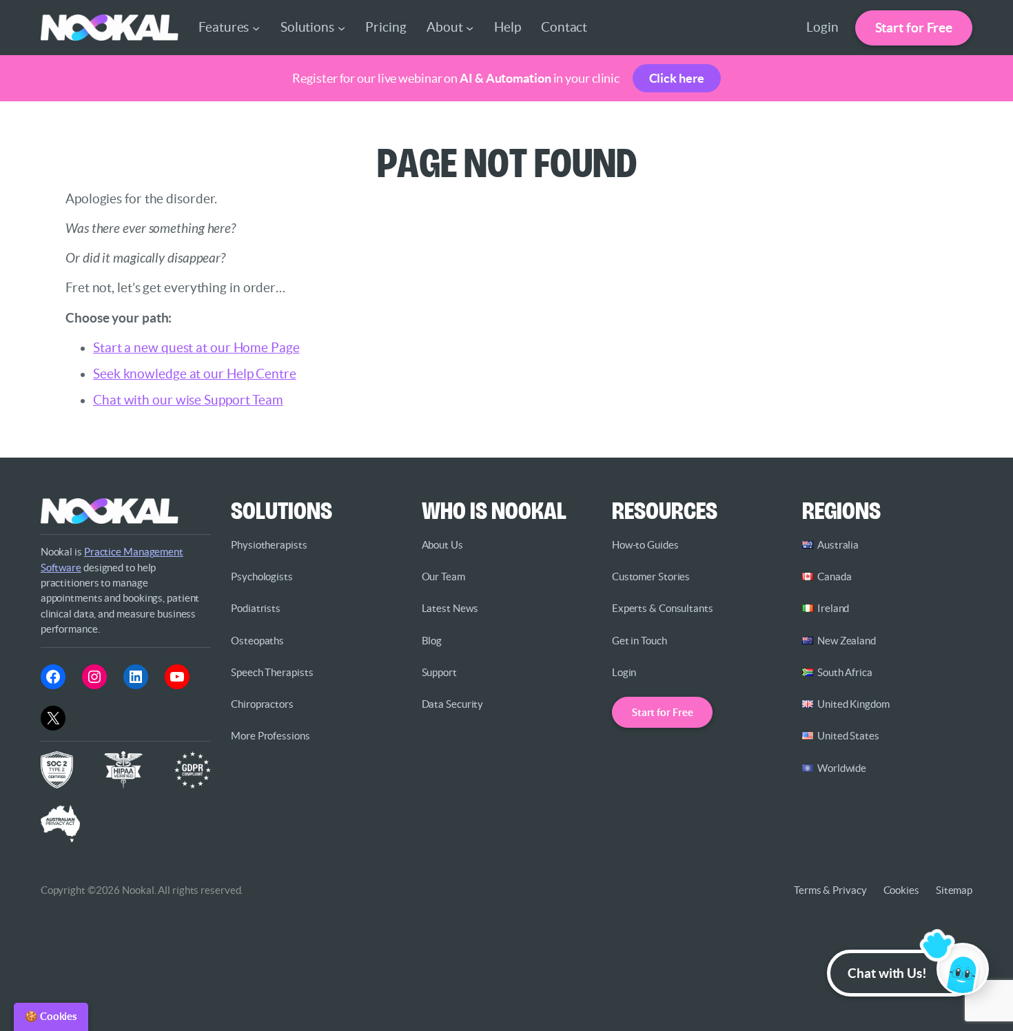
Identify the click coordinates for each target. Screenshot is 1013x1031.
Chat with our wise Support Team (188, 400)
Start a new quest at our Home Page (196, 347)
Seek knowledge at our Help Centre (194, 374)
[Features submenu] (256, 28)
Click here (676, 78)
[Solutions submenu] (341, 28)
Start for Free (914, 27)
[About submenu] (469, 28)
